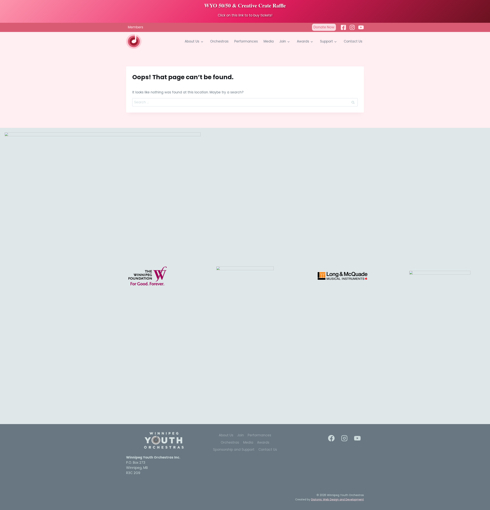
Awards (303, 41)
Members (135, 27)
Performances (246, 41)
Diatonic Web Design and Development (337, 499)
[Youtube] (361, 27)
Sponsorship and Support (233, 449)
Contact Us (353, 41)
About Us (192, 41)
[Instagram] (352, 27)
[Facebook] (343, 27)
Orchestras (219, 41)
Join (282, 41)
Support (326, 41)
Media (269, 41)
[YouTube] (357, 438)
